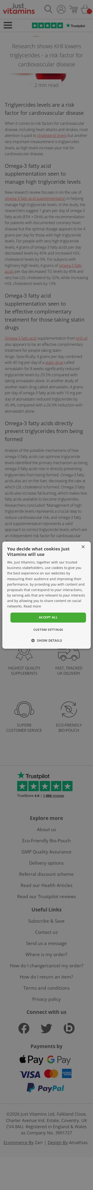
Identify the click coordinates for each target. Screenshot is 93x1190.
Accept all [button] (48, 617)
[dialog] (46, 595)
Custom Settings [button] (48, 629)
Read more (32, 606)
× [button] (83, 547)
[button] (46, 640)
